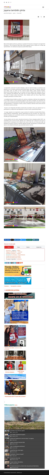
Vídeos (18, 250)
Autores (20, 259)
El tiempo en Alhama (10, 253)
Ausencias (8, 250)
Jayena (14, 13)
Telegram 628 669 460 (11, 252)
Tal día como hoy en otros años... (13, 256)
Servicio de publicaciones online (13, 257)
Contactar (20, 252)
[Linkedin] (8, 2)
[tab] (9, 247)
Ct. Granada (14, 254)
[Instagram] (10, 2)
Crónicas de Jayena (9, 372)
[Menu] (43, 7)
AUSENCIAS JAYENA (12, 290)
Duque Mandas (21, 254)
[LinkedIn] (44, 17)
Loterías (19, 253)
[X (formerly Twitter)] (41, 17)
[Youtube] (6, 2)
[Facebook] (4, 2)
